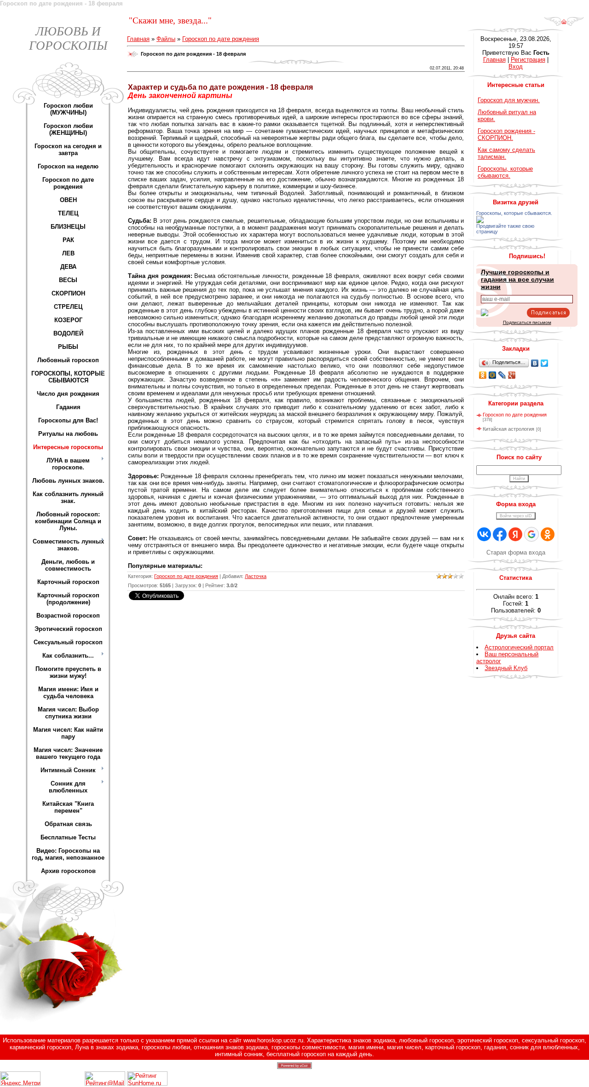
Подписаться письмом (527, 322)
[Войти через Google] (531, 534)
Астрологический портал (519, 647)
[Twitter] (544, 363)
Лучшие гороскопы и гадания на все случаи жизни (517, 279)
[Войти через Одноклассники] (547, 534)
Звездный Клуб (506, 668)
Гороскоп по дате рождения (220, 38)
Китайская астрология (508, 429)
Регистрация (528, 59)
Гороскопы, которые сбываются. (505, 172)
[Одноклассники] (483, 375)
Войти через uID (516, 516)
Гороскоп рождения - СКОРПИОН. (506, 134)
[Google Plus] (512, 375)
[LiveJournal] (502, 375)
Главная (138, 38)
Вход (515, 66)
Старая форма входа (515, 552)
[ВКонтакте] (535, 363)
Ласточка (255, 576)
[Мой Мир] (492, 375)
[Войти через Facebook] (500, 534)
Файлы (165, 38)
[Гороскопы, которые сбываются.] (480, 221)
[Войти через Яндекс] (515, 534)
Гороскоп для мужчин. (509, 100)
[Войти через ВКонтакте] (484, 534)
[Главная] (563, 24)
